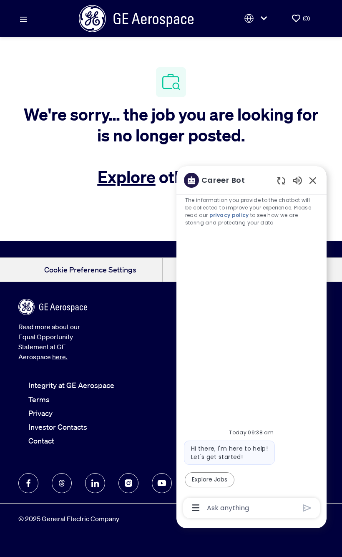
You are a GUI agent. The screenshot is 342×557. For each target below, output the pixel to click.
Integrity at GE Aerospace (71, 385)
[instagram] (128, 483)
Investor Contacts (57, 426)
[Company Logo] (136, 17)
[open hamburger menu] (23, 18)
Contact (41, 440)
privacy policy (229, 215)
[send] (307, 508)
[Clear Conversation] (281, 180)
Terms (39, 399)
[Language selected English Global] (257, 18)
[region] (251, 343)
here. (60, 357)
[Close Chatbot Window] (312, 180)
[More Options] (196, 508)
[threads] (62, 483)
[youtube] (162, 483)
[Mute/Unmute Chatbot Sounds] (297, 180)
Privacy (40, 413)
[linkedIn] (95, 483)
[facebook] (28, 483)
